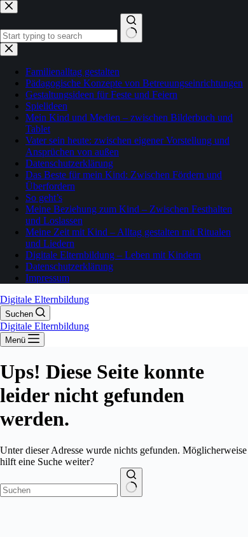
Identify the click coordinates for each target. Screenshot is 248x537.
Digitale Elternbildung (44, 299)
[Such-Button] (131, 482)
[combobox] (59, 490)
